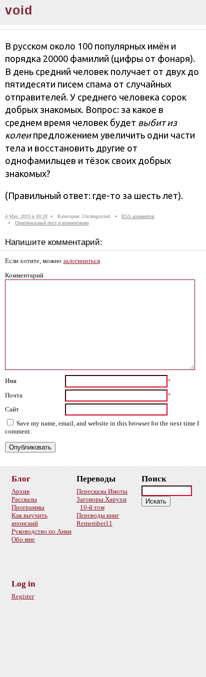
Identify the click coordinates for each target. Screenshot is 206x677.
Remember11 (94, 523)
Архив (21, 491)
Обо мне (23, 539)
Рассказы (24, 499)
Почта (13, 395)
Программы (28, 507)
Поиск (154, 479)
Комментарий (24, 275)
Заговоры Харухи (101, 499)
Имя (10, 380)
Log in (23, 583)
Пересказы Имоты (102, 491)
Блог (21, 479)
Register (23, 596)
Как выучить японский (30, 519)
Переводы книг (97, 515)
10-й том (92, 507)
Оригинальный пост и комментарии (51, 223)
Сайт (12, 409)
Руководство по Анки (42, 531)
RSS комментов (138, 216)
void (18, 10)
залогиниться (81, 260)
